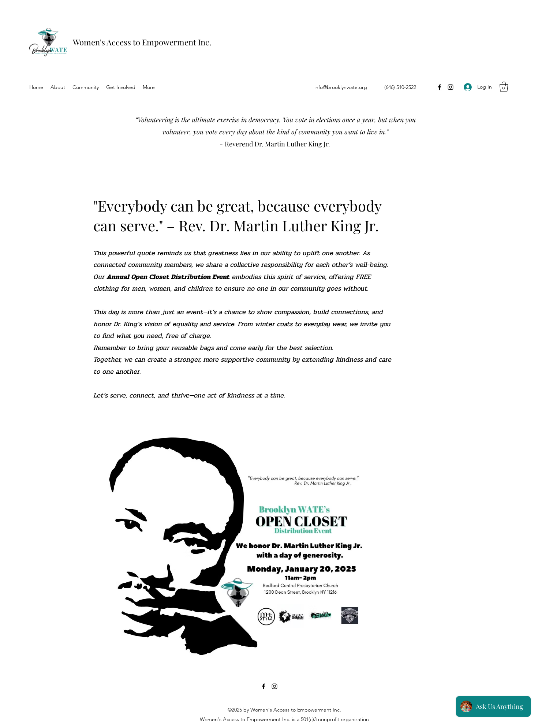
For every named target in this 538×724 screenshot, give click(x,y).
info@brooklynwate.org (340, 87)
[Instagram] (450, 87)
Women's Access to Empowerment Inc (141, 42)
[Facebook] (439, 87)
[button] (504, 87)
